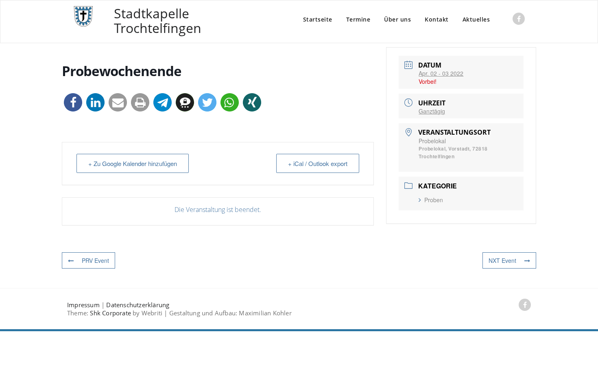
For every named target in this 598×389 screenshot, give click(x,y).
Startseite (317, 19)
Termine (358, 19)
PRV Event (95, 260)
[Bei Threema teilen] (185, 102)
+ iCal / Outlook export (317, 163)
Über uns (397, 19)
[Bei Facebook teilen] (73, 102)
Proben (433, 200)
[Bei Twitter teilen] (207, 102)
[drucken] (140, 102)
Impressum (83, 305)
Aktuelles (476, 19)
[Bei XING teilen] (252, 102)
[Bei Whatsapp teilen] (229, 102)
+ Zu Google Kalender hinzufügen (132, 163)
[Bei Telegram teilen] (162, 102)
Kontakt (437, 19)
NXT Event (502, 260)
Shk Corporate (110, 313)
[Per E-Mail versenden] (118, 102)
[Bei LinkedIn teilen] (95, 102)
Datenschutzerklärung (137, 305)
